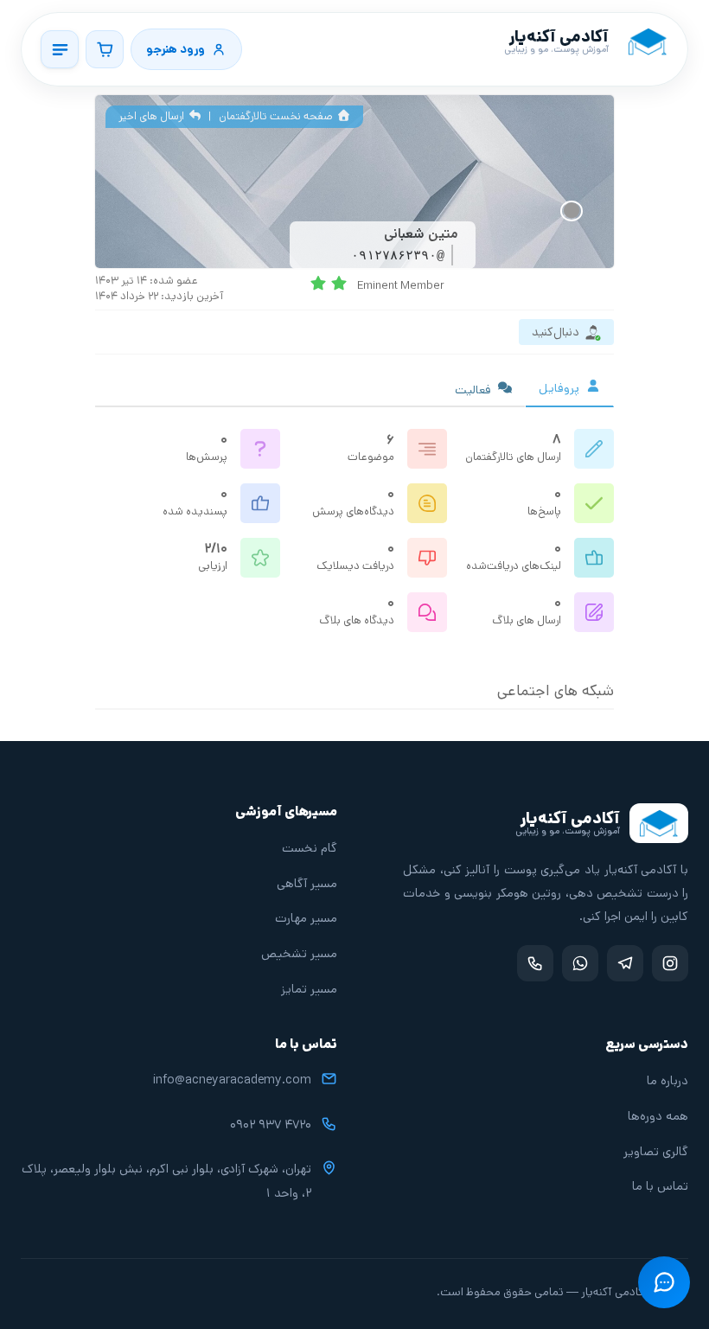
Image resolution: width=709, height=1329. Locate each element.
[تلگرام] (625, 963)
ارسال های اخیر (152, 116)
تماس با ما (660, 1186)
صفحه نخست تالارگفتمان (277, 116)
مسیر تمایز (309, 989)
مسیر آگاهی (307, 883)
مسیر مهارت (306, 918)
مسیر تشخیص (299, 953)
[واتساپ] (580, 963)
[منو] (60, 49)
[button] (664, 1282)
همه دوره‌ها (658, 1116)
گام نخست (309, 848)
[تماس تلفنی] (535, 963)
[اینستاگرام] (670, 963)
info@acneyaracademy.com (232, 1079)
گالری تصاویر (655, 1151)
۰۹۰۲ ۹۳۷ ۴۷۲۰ (270, 1124)
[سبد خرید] (105, 49)
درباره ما (667, 1080)
